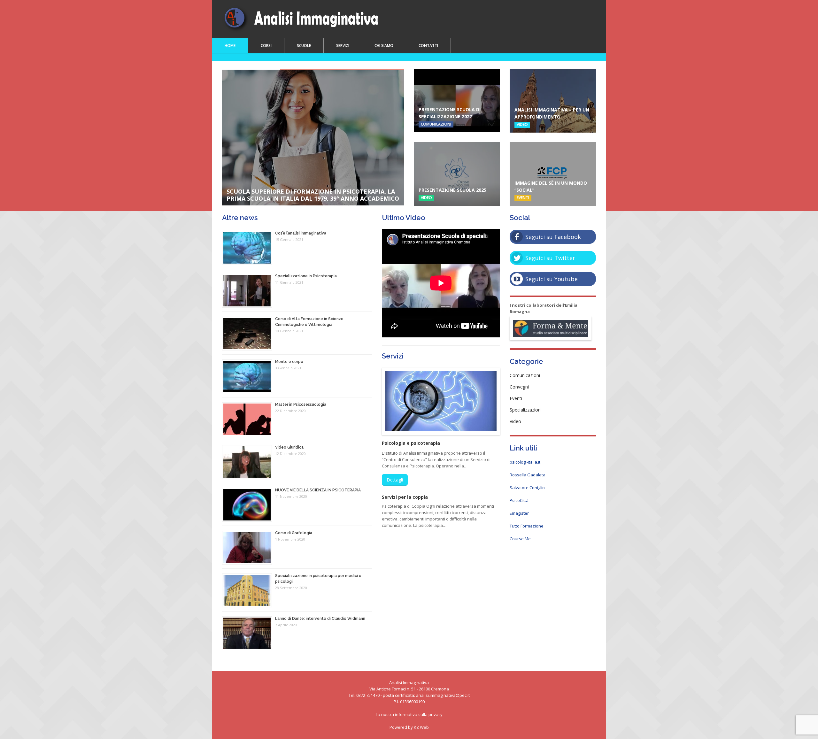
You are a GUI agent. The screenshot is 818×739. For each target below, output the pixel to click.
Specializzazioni (526, 410)
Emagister (519, 513)
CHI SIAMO (383, 45)
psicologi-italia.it (525, 462)
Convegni (519, 387)
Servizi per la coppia (405, 497)
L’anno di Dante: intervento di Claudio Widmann (320, 618)
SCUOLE (304, 45)
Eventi (523, 197)
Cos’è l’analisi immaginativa (300, 233)
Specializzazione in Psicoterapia (306, 276)
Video (522, 124)
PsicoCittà (519, 500)
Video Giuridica (289, 447)
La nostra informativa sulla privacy (409, 714)
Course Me (520, 539)
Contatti (428, 45)
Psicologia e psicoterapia (411, 443)
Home (230, 45)
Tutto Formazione (527, 526)
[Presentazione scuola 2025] (457, 174)
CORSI (266, 45)
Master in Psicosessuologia (300, 404)
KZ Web (421, 727)
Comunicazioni (436, 124)
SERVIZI (342, 45)
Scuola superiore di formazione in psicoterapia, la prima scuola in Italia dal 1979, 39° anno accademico (313, 195)
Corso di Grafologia (293, 533)
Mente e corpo (289, 361)
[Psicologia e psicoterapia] (441, 401)
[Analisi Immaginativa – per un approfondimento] (553, 101)
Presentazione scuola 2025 (452, 190)
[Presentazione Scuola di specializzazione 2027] (457, 100)
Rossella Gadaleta (527, 475)
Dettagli (395, 480)
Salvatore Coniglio (527, 487)
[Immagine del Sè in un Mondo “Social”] (553, 174)
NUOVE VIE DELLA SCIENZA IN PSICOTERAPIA (318, 490)
